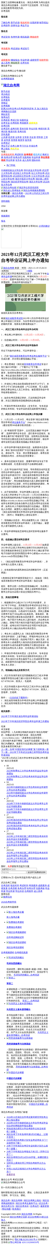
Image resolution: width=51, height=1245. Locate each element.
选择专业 (15, 25)
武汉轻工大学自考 (21, 173)
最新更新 (44, 1206)
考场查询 (5, 48)
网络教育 (15, 63)
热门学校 (11, 165)
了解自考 (5, 22)
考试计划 (14, 120)
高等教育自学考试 (32, 364)
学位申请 (10, 160)
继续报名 (15, 60)
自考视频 (5, 106)
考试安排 (5, 37)
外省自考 (33, 146)
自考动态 (34, 1206)
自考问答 (5, 126)
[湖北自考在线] (8, 187)
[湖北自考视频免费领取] (33, 190)
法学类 (18, 137)
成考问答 (14, 129)
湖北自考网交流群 (18, 1217)
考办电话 (5, 94)
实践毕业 (24, 120)
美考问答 (21, 131)
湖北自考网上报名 (32, 1200)
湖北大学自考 (35, 182)
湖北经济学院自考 (19, 182)
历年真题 (5, 134)
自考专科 (24, 63)
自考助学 (5, 25)
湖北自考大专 (7, 1206)
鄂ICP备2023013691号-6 (26, 1239)
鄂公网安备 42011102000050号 (24, 1242)
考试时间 (19, 154)
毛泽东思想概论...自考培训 (26, 975)
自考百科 (5, 129)
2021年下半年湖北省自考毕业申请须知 (19, 716)
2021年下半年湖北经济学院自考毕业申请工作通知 (25, 721)
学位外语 (19, 891)
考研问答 (42, 129)
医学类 (28, 140)
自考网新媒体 (7, 79)
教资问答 (12, 131)
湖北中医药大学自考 (25, 179)
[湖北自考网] (10, 85)
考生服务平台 (18, 422)
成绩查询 (5, 60)
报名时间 (24, 22)
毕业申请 (24, 60)
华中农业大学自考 (32, 170)
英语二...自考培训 (30, 1001)
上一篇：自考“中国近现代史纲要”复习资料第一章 (25, 749)
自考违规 (12, 888)
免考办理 (8, 157)
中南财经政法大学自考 (12, 170)
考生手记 (5, 146)
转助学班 (43, 60)
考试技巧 (24, 48)
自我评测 (34, 22)
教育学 (21, 140)
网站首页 (5, 114)
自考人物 (14, 146)
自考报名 (5, 97)
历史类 (32, 137)
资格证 (4, 103)
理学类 (39, 137)
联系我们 (16, 1209)
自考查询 (5, 100)
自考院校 (14, 123)
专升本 (18, 160)
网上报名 (5, 149)
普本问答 (24, 129)
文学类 (25, 137)
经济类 (11, 137)
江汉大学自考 (37, 176)
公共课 (4, 137)
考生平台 (24, 25)
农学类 (7, 140)
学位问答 (33, 129)
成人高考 (5, 63)
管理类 (14, 140)
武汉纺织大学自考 (21, 176)
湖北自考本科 (22, 1206)
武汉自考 (43, 1203)
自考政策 (5, 120)
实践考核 (26, 157)
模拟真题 (24, 37)
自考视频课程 (7, 952)
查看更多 (11, 1174)
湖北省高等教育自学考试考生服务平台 (28, 356)
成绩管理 (34, 60)
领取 (29, 271)
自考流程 (5, 885)
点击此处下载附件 (18, 697)
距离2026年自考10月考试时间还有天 (19, 108)
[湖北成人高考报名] (11, 190)
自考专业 (5, 123)
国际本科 (36, 160)
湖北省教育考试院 (14, 318)
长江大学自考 (37, 173)
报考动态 (5, 117)
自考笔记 (5, 143)
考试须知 (15, 48)
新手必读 (15, 22)
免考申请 (15, 37)
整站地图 (6, 1209)
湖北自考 (5, 1200)
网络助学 (34, 37)
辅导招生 (43, 22)
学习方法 (24, 146)
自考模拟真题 (21, 952)
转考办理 (17, 157)
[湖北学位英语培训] (28, 187)
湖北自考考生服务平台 (27, 1203)
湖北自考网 (17, 193)
